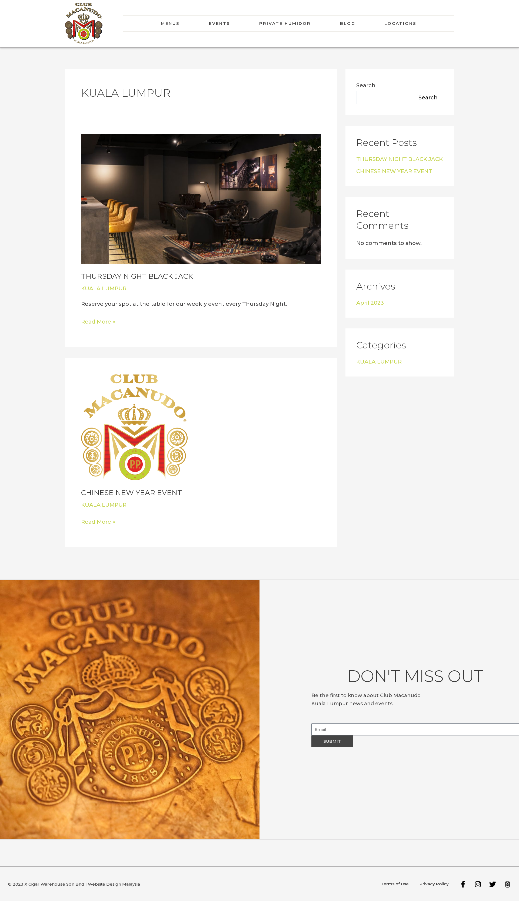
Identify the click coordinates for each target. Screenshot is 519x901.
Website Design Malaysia (114, 884)
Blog (347, 23)
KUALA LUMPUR (104, 288)
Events (219, 23)
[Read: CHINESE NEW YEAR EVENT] (134, 427)
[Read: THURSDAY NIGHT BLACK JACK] (201, 198)
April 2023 (370, 303)
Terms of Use (395, 883)
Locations (400, 23)
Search (365, 85)
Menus (170, 23)
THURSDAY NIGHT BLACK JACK (137, 276)
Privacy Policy (434, 883)
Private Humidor (285, 23)
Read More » (98, 321)
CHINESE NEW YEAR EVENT (131, 492)
